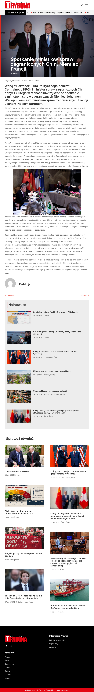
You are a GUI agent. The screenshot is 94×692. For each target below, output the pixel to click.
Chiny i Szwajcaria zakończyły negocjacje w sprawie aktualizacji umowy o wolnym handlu (56, 411)
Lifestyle (8, 674)
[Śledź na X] (11, 645)
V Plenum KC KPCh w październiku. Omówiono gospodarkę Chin (68, 606)
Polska (46, 316)
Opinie (7, 667)
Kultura (7, 671)
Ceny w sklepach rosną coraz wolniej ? (50, 391)
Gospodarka (48, 357)
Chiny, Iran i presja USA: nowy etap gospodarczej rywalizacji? (54, 352)
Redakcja (24, 284)
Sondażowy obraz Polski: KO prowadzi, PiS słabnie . (56, 312)
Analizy (46, 375)
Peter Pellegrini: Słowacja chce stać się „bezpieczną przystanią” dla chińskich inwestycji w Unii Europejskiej (68, 562)
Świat (56, 357)
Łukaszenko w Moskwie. (17, 471)
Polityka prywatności (57, 640)
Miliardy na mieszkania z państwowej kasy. (52, 371)
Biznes (46, 394)
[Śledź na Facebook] (6, 645)
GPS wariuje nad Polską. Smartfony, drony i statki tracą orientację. (57, 333)
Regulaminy (53, 644)
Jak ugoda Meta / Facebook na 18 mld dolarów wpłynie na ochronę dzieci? (23, 597)
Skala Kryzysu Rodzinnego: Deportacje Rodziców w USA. (33, 12)
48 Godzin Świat (21, 602)
